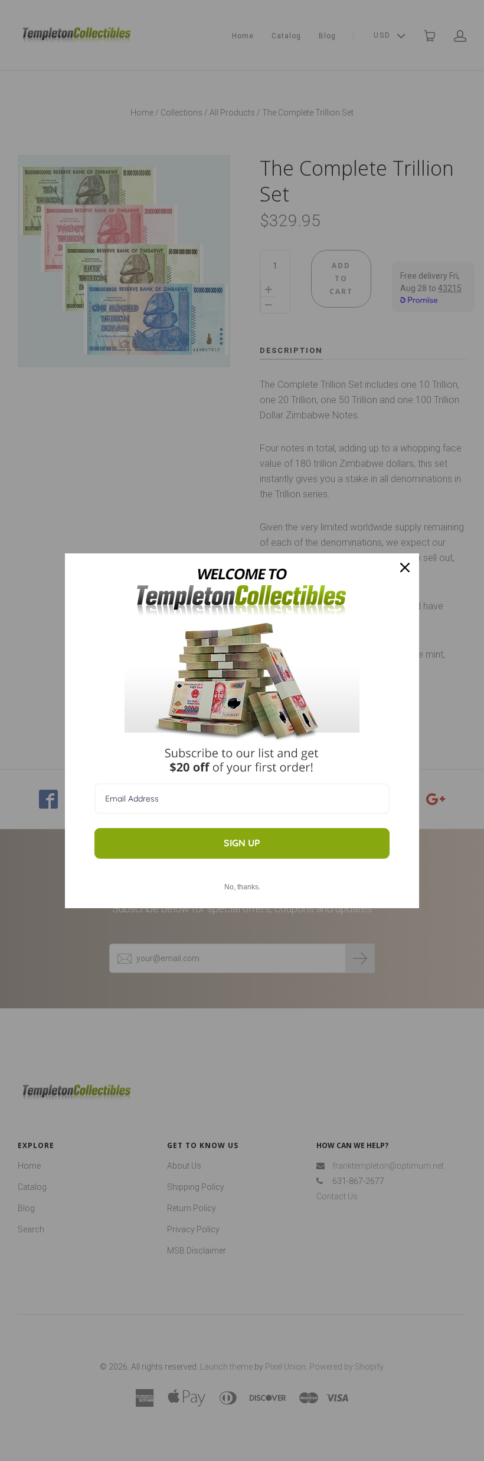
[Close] (405, 567)
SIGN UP (242, 843)
